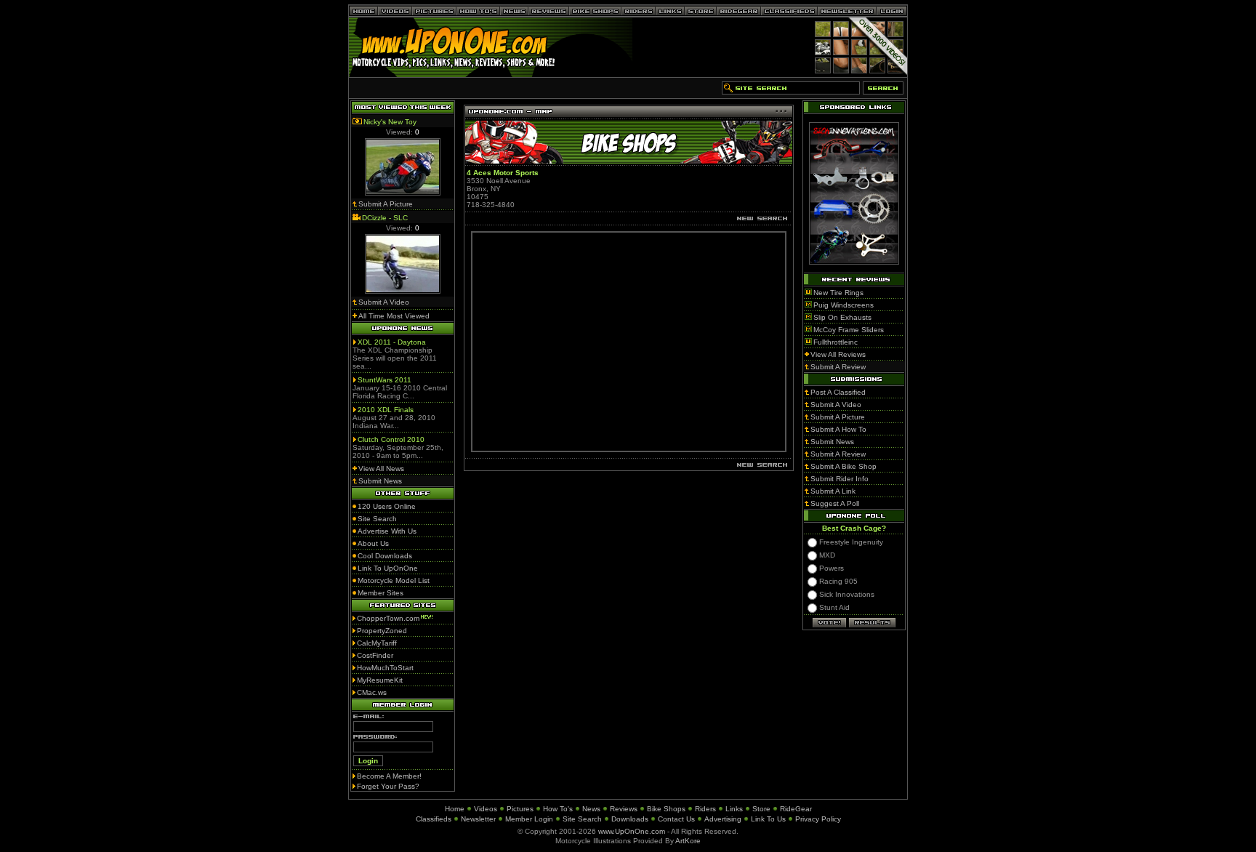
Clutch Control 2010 (391, 439)
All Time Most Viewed (394, 316)
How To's (558, 809)
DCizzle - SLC (385, 218)
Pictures (520, 809)
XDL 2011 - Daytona (392, 342)
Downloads (629, 819)
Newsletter (478, 819)
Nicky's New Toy (389, 122)
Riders (705, 809)
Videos (485, 809)
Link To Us (768, 819)
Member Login (529, 819)
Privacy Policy (818, 819)
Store (761, 809)
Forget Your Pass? (388, 786)
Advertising (722, 819)
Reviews (623, 809)
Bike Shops (666, 809)
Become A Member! (389, 776)
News (591, 809)
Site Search (582, 819)
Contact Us (676, 819)
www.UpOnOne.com (631, 831)
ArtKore (688, 841)
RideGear (796, 809)
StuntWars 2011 (384, 380)
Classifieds (433, 819)
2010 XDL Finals (386, 410)
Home (454, 809)
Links (734, 809)
